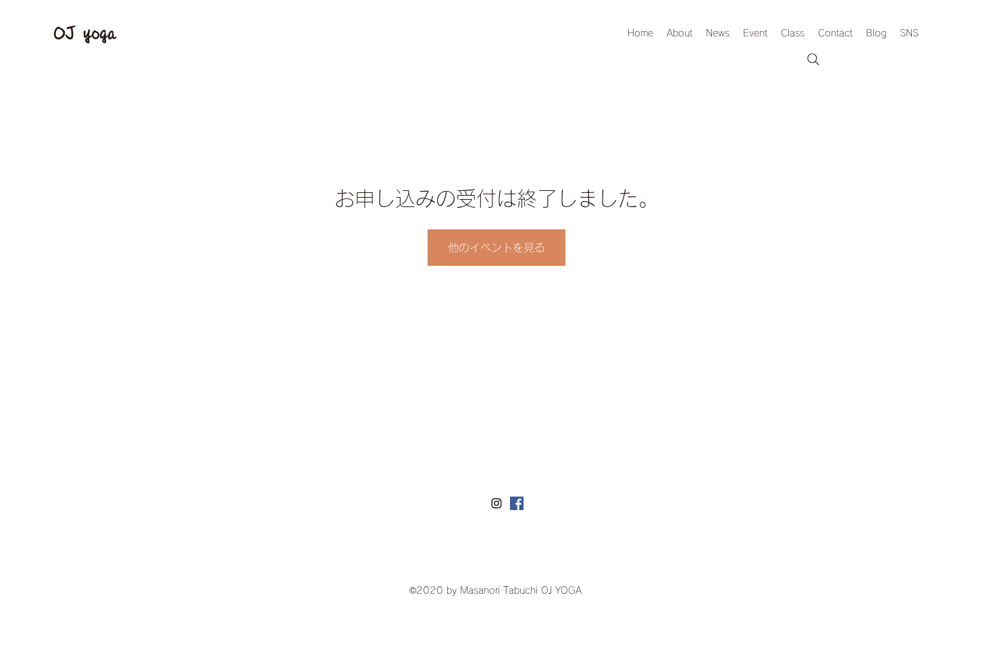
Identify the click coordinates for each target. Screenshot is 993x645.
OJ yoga (85, 33)
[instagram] (496, 503)
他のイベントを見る (496, 247)
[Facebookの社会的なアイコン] (517, 503)
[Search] (813, 59)
